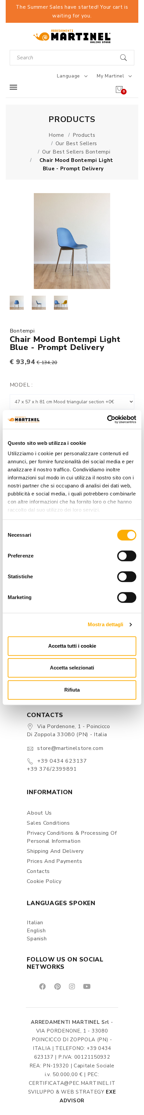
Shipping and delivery (55, 851)
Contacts (38, 871)
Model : (21, 385)
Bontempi (22, 331)
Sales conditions (48, 823)
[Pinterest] (57, 986)
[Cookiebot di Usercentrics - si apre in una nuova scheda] (107, 419)
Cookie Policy (44, 881)
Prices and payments (54, 861)
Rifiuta (72, 690)
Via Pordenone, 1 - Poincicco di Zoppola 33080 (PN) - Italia (68, 730)
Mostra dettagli (106, 624)
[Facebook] (42, 986)
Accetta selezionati (72, 667)
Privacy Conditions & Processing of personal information (72, 837)
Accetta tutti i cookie (72, 646)
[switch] (126, 555)
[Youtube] (86, 986)
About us (39, 813)
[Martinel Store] (72, 36)
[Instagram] (71, 986)
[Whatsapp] (102, 986)
